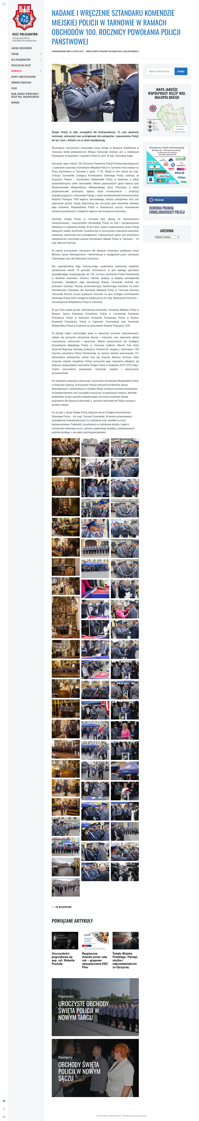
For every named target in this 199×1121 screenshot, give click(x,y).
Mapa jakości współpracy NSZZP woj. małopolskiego (25, 95)
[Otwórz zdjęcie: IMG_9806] (95, 649)
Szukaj (180, 71)
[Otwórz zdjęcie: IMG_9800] (95, 629)
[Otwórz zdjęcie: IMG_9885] (125, 690)
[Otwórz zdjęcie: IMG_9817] (95, 690)
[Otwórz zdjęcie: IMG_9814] (95, 669)
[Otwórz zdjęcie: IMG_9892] (125, 750)
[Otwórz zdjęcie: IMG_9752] (66, 447)
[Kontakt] (4, 1117)
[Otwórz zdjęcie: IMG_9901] (125, 851)
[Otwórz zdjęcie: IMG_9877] (125, 629)
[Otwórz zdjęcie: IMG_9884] (125, 669)
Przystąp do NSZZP (21, 65)
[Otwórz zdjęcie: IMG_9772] (66, 547)
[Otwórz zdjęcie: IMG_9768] (66, 507)
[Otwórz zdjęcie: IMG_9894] (125, 791)
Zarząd (15, 53)
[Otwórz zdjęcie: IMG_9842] (95, 831)
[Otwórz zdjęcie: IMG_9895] (125, 811)
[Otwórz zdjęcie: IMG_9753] (66, 846)
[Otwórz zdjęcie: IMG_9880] (125, 649)
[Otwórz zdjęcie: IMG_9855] (125, 467)
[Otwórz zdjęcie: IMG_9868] (125, 568)
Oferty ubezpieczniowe (23, 76)
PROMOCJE (16, 71)
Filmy (14, 88)
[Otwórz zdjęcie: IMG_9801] (66, 769)
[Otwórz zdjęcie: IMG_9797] (95, 609)
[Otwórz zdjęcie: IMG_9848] (95, 872)
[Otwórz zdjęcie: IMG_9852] (125, 447)
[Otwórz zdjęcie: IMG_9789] (66, 688)
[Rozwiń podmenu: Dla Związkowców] (40, 59)
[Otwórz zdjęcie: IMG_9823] (95, 710)
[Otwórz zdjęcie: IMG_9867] (125, 548)
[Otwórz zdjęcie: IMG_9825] (66, 807)
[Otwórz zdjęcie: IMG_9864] (125, 508)
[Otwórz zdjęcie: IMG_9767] (95, 528)
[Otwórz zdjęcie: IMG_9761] (95, 447)
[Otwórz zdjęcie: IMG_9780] (66, 617)
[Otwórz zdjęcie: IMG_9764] (95, 488)
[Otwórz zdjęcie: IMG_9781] (95, 589)
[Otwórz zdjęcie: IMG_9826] (95, 750)
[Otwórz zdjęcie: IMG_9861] (125, 488)
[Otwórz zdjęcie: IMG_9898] (125, 831)
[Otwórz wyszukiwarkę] (4, 1109)
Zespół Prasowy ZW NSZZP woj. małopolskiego (115, 51)
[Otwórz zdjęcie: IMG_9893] (125, 770)
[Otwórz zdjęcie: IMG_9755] (66, 867)
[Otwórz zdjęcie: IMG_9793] (66, 729)
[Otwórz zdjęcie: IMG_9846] (95, 851)
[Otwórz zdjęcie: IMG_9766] (66, 486)
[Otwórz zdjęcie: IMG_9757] (66, 887)
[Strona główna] (4, 1101)
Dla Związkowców (20, 59)
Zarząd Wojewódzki (21, 48)
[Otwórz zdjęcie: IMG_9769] (66, 527)
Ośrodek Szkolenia (21, 82)
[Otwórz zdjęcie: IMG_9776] (66, 567)
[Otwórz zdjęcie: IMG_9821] (66, 788)
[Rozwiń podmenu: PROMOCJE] (40, 71)
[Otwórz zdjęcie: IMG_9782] (66, 649)
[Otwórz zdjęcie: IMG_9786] (66, 669)
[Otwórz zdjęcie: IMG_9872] (125, 589)
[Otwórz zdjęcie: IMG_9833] (95, 791)
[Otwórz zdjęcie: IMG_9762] (66, 466)
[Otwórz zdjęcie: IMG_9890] (125, 730)
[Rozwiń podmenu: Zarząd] (40, 54)
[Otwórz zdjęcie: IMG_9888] (125, 710)
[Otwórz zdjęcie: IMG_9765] (95, 508)
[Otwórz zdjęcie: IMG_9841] (95, 811)
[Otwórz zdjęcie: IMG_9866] (125, 528)
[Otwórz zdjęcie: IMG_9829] (95, 770)
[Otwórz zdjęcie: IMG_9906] (125, 872)
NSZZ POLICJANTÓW (25, 34)
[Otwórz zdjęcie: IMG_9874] (125, 609)
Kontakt (15, 102)
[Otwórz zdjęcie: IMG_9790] (66, 708)
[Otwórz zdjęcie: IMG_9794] (66, 749)
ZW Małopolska (64, 907)
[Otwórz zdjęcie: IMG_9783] (66, 586)
